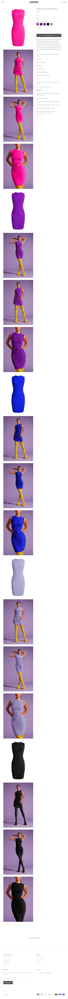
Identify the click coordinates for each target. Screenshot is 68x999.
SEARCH (38, 962)
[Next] (31, 924)
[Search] (62, 2)
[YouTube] (49, 973)
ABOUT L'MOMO (40, 957)
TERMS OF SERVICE (7, 957)
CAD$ (4, 991)
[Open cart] (65, 2)
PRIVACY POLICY (7, 964)
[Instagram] (43, 973)
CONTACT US (40, 960)
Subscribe (8, 982)
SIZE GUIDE (38, 90)
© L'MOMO (5, 994)
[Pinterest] (43, 115)
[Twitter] (41, 115)
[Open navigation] (3, 2)
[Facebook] (39, 115)
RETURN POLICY (6, 962)
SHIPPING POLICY (7, 960)
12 (58, 18)
